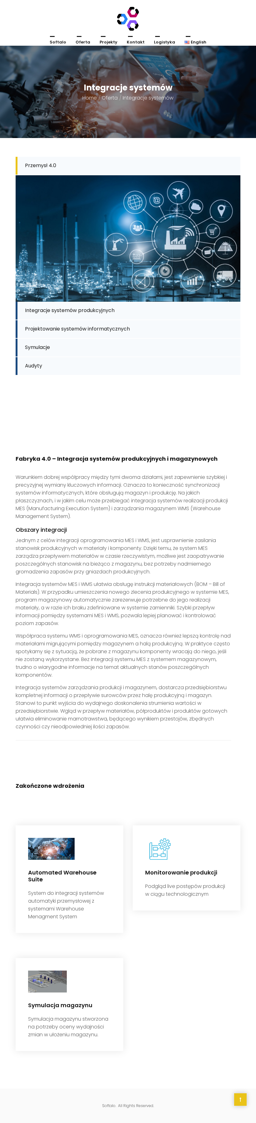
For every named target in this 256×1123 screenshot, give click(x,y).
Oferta (83, 42)
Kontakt (136, 42)
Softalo (58, 42)
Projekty (108, 42)
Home (89, 97)
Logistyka (164, 42)
